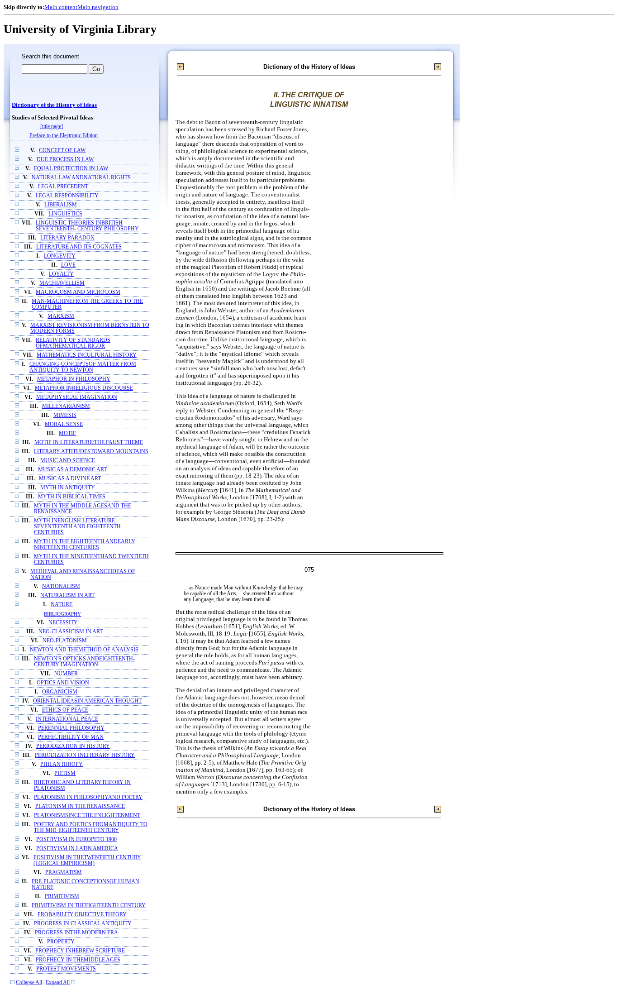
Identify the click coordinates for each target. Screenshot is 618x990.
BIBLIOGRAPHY (62, 614)
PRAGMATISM (63, 872)
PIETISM (65, 773)
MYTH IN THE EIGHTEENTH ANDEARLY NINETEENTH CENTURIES (84, 544)
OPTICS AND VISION (63, 683)
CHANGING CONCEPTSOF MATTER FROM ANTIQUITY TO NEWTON (82, 367)
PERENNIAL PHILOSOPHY (71, 728)
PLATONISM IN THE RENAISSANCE (80, 806)
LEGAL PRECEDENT (63, 187)
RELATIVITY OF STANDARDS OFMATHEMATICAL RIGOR (73, 343)
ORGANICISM (59, 692)
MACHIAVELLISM (62, 283)
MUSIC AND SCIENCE (67, 461)
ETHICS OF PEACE (65, 710)
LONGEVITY (60, 256)
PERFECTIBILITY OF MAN (71, 737)
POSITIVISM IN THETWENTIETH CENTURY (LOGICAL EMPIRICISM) (87, 860)
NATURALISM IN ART (67, 595)
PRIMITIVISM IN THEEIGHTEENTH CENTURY (89, 906)
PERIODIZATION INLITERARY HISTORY (85, 755)
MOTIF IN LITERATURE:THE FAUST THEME (88, 442)
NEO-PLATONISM (65, 641)
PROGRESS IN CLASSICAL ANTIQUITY (83, 924)
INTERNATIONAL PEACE (67, 719)
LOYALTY (61, 274)
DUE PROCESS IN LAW (65, 160)
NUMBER (66, 674)
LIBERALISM (60, 205)
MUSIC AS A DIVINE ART (70, 479)
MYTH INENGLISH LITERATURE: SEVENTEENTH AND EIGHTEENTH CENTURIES (77, 527)
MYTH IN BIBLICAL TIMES (71, 497)
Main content (60, 7)
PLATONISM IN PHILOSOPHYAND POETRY (88, 797)
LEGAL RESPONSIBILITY (67, 196)
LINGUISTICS (65, 214)
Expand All (58, 982)
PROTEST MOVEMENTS (66, 969)
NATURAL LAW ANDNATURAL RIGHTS (81, 178)
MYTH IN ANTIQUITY (67, 488)
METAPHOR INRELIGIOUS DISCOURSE (84, 388)
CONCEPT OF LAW (62, 150)
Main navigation (98, 7)
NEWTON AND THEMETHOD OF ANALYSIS (84, 650)
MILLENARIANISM (66, 406)
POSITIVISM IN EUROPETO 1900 (76, 839)
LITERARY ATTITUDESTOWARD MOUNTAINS (91, 451)
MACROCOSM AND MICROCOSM (78, 292)
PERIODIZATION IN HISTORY (73, 746)
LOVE (68, 265)
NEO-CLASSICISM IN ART (70, 632)
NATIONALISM (61, 586)
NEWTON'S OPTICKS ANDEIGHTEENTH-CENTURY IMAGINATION (84, 662)
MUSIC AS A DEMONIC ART (72, 470)
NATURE (61, 604)
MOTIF (67, 433)
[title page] (51, 126)
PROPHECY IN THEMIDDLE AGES (78, 960)
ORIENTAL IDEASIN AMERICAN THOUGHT (87, 701)
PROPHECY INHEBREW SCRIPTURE (80, 951)
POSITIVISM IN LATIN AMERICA (77, 848)
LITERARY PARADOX (67, 238)
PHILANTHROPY (61, 764)
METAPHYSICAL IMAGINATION (76, 397)
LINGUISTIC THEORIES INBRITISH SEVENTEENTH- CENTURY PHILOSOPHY (87, 226)
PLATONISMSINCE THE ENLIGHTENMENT (87, 815)
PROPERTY (61, 942)
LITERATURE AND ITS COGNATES (79, 247)
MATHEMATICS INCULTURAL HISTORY (87, 355)
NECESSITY (63, 623)
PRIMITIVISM (62, 896)
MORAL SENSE (64, 424)
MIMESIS (64, 415)
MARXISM (61, 316)
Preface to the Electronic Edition (63, 136)
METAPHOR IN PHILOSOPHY (73, 379)
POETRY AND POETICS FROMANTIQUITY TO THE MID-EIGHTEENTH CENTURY (90, 827)
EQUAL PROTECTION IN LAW (71, 169)
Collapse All (29, 982)
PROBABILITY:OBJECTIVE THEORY (82, 915)
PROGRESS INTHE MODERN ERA (76, 933)
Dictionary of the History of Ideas (54, 105)
